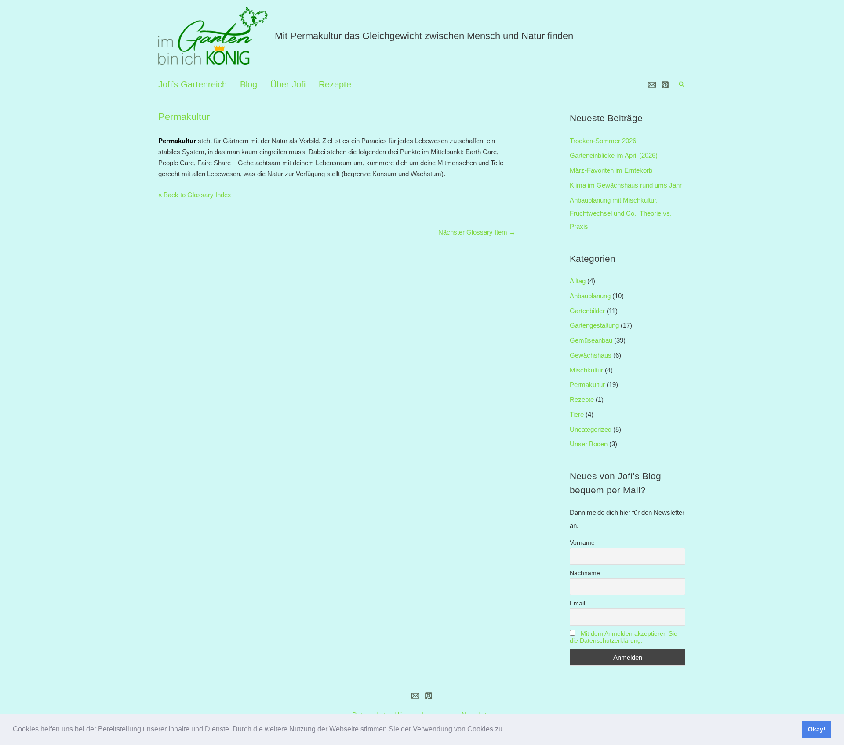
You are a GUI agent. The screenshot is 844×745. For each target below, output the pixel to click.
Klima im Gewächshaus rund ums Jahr (626, 185)
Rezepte (335, 84)
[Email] (652, 85)
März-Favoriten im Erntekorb (611, 170)
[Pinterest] (665, 85)
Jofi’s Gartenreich (192, 84)
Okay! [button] (817, 729)
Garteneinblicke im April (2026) (614, 155)
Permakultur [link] (177, 141)
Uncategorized (590, 429)
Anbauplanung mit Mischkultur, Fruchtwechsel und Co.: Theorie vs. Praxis (621, 213)
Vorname (582, 542)
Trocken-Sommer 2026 (603, 141)
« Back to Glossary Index (194, 195)
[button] (507, 730)
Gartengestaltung (594, 325)
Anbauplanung (590, 296)
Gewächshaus (590, 355)
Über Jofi (288, 84)
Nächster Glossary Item (477, 232)
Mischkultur (586, 370)
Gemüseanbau (591, 340)
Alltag (578, 281)
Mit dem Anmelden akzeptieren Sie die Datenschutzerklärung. (623, 637)
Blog (248, 84)
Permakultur (587, 384)
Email (577, 603)
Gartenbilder (587, 311)
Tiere (577, 414)
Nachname (585, 572)
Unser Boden (589, 444)
